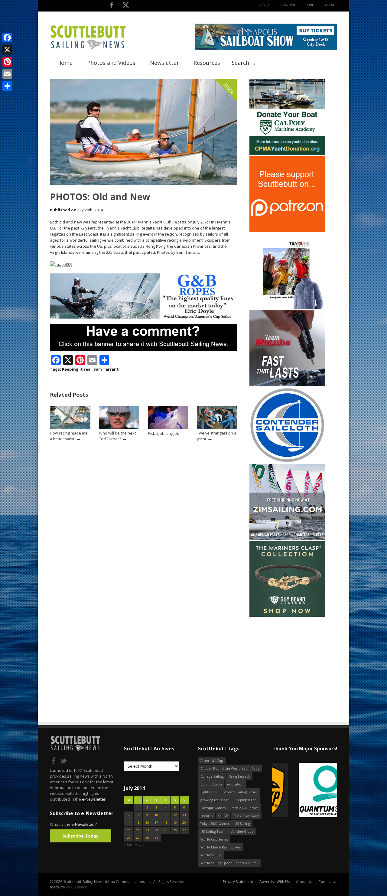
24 (156, 830)
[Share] (7, 86)
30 (147, 838)
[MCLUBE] (287, 384)
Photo (229, 88)
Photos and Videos (111, 62)
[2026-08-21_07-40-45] (266, 48)
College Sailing (212, 776)
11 (165, 815)
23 (147, 830)
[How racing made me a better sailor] (70, 427)
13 (184, 815)
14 (129, 823)
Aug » (139, 844)
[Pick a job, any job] (168, 427)
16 (147, 823)
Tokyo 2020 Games (214, 823)
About (265, 4)
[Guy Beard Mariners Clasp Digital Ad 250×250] (287, 615)
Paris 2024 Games (244, 807)
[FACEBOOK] (111, 6)
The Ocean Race (246, 815)
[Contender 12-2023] (287, 461)
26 (175, 830)
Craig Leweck (239, 776)
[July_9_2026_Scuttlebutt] (287, 153)
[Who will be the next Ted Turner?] (119, 427)
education (235, 784)
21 (129, 830)
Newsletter (164, 62)
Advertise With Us (274, 881)
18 (165, 823)
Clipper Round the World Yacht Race (229, 768)
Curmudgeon (211, 784)
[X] (7, 50)
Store (308, 4)
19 (175, 823)
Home (65, 62)
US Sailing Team (213, 831)
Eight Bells (208, 792)
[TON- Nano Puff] (287, 307)
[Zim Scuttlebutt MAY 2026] (287, 538)
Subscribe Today (81, 836)
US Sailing (242, 823)
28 (129, 838)
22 (138, 830)
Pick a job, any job (163, 433)
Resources (207, 62)
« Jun (128, 844)
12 (175, 815)
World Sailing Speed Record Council (229, 863)
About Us (304, 881)
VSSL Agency (76, 887)
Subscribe (287, 4)
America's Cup (211, 760)
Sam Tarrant (106, 369)
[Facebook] (7, 37)
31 (156, 838)
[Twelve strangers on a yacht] (217, 427)
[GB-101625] (143, 317)
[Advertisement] (287, 656)
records (206, 815)
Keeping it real (77, 369)
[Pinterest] (7, 62)
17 (156, 823)
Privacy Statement (238, 881)
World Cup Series (214, 839)
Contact (329, 4)
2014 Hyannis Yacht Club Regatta (157, 222)
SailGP (223, 815)
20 (184, 823)
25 (165, 830)
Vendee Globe (242, 831)
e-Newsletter (94, 799)
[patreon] (287, 230)
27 (184, 830)
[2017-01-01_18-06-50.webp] (304, 790)
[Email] (7, 74)
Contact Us (327, 881)
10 (156, 815)
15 (138, 823)
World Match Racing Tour (220, 847)
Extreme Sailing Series (239, 792)
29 (138, 838)
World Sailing (210, 855)
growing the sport (214, 800)
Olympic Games (213, 807)
